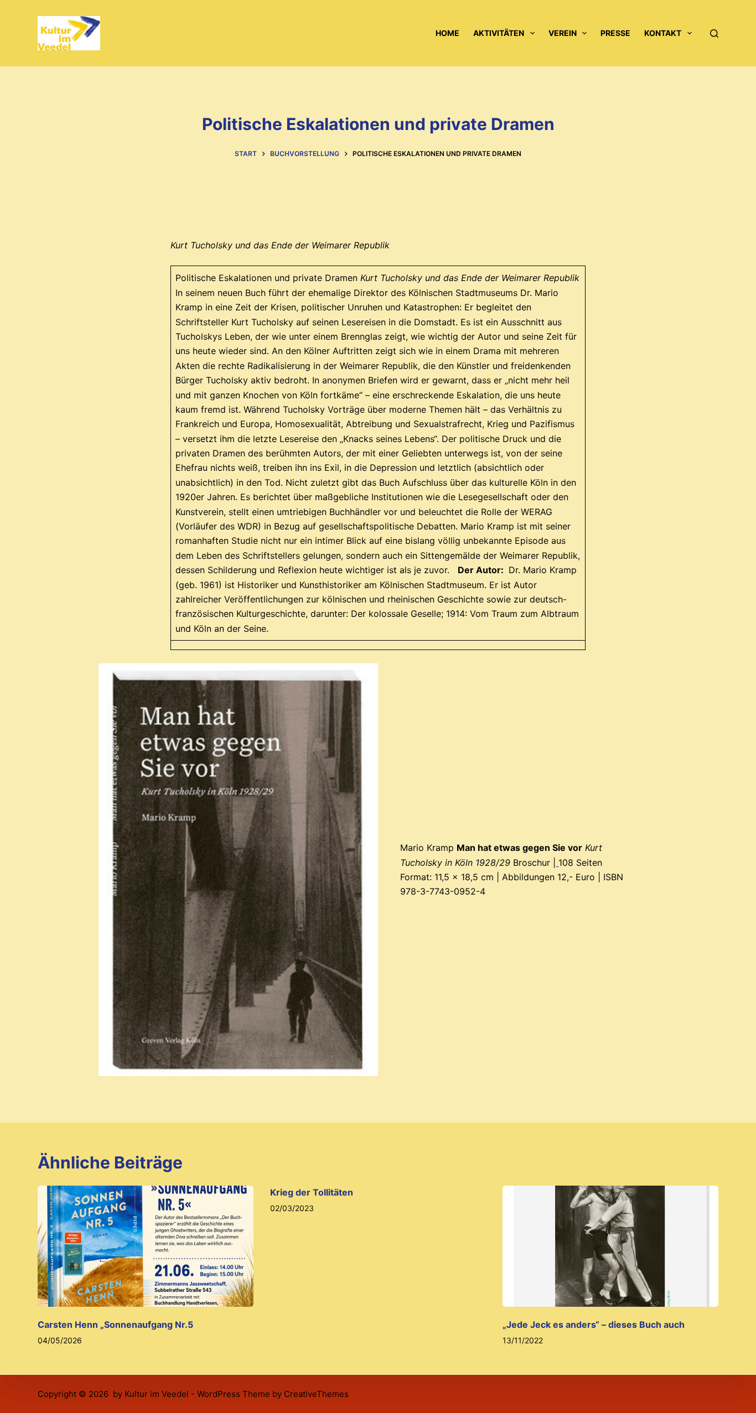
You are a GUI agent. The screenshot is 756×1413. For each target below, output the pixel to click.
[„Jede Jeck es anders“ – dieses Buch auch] (610, 1246)
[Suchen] (714, 33)
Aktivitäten (498, 33)
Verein (562, 33)
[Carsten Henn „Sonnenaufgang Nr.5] (145, 1246)
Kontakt (662, 33)
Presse (615, 33)
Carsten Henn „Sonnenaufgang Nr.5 (115, 1324)
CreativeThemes (316, 1394)
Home (447, 33)
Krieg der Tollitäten (311, 1192)
